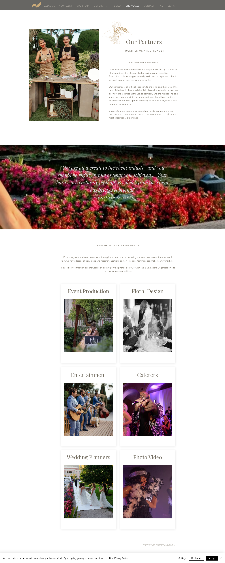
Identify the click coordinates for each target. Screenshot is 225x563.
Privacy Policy (121, 558)
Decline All (196, 558)
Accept (211, 558)
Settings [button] (182, 558)
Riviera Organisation (160, 267)
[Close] (221, 558)
